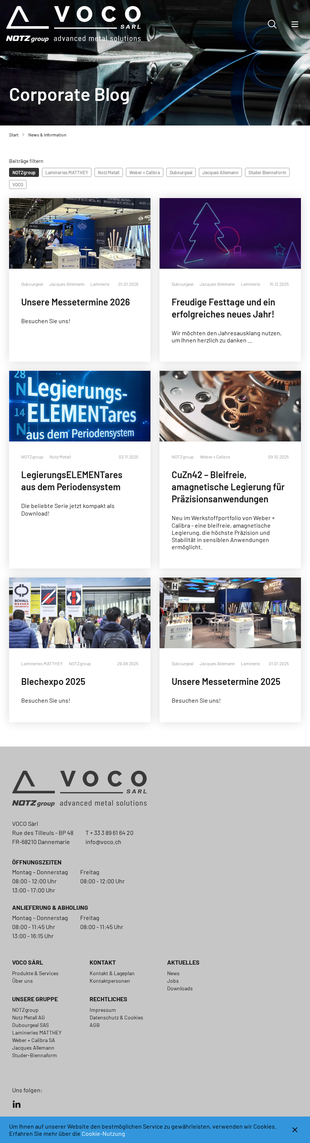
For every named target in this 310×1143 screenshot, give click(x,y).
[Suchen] (272, 24)
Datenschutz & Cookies (116, 1017)
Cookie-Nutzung (103, 1133)
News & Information (47, 134)
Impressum (103, 1010)
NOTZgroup (25, 1010)
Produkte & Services (35, 973)
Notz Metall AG (28, 1017)
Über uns (22, 980)
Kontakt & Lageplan (112, 973)
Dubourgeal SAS (30, 1025)
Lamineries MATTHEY (37, 1032)
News (173, 973)
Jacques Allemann (33, 1047)
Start (14, 134)
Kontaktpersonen (110, 980)
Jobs (173, 980)
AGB (95, 1025)
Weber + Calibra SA (33, 1040)
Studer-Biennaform (34, 1055)
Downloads (180, 988)
